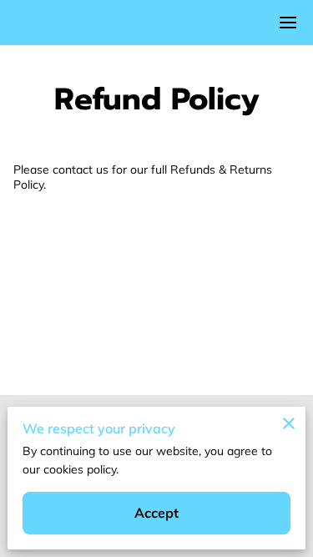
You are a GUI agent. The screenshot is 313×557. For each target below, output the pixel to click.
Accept (156, 512)
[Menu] (288, 22)
